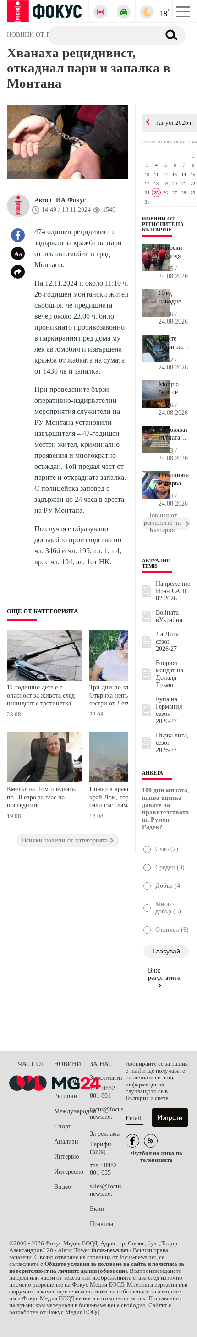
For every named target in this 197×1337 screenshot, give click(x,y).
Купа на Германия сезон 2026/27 (169, 710)
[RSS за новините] (151, 1141)
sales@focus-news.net (107, 1190)
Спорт (62, 1126)
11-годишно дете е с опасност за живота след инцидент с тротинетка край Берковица (41, 696)
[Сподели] (18, 272)
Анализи (66, 1141)
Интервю (66, 1156)
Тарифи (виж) (100, 1148)
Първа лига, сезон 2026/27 (172, 743)
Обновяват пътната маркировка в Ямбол (174, 434)
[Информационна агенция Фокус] (132, 1141)
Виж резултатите (164, 974)
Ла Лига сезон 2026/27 (167, 641)
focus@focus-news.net (108, 1113)
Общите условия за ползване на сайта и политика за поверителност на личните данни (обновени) (96, 1267)
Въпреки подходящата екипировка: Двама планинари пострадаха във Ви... (174, 252)
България (66, 1081)
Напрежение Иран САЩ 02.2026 (173, 591)
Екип (97, 1208)
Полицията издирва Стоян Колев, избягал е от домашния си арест (174, 479)
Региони (65, 1096)
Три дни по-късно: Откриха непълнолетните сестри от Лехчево (124, 695)
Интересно (68, 1171)
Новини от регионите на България (163, 224)
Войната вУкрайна (169, 616)
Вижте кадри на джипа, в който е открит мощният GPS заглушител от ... (174, 343)
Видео (62, 1186)
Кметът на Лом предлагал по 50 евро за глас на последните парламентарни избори (42, 798)
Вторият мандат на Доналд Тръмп (169, 674)
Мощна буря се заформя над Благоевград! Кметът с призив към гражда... (174, 388)
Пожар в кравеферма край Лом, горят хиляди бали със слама (122, 797)
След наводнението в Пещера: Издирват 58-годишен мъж (174, 297)
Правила (101, 1224)
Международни (72, 1111)
